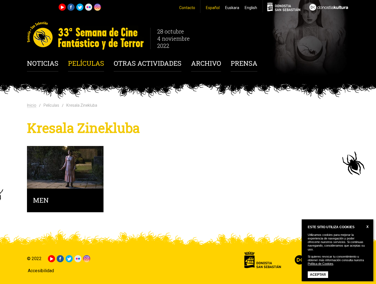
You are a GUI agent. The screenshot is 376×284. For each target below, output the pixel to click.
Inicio (31, 105)
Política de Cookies (320, 263)
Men (41, 201)
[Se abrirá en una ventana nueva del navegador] (327, 6)
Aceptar (318, 275)
